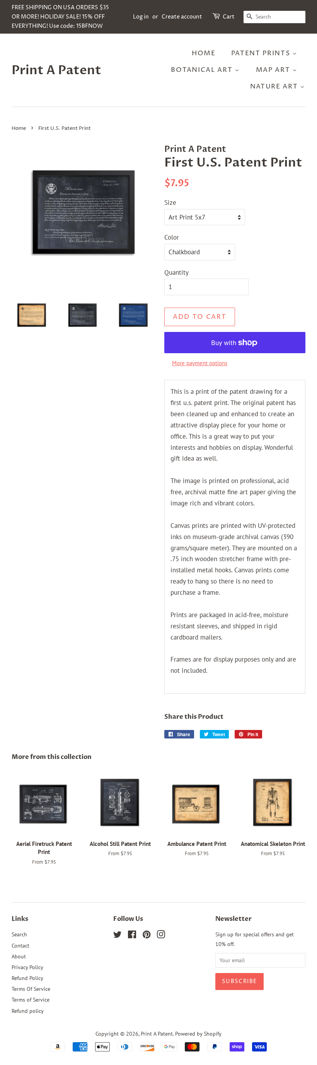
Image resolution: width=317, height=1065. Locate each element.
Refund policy (28, 1010)
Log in (141, 16)
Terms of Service (30, 999)
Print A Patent (56, 70)
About (19, 956)
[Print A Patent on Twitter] (117, 935)
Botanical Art (203, 70)
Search (19, 934)
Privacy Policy (27, 967)
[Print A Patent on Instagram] (161, 935)
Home (204, 53)
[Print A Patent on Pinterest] (146, 935)
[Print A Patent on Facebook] (132, 935)
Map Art (274, 70)
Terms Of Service (31, 988)
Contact (20, 945)
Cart (229, 16)
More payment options (199, 363)
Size (170, 202)
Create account (182, 16)
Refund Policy (27, 978)
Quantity (176, 272)
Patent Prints (261, 53)
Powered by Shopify (198, 1033)
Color (171, 237)
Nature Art (275, 86)
